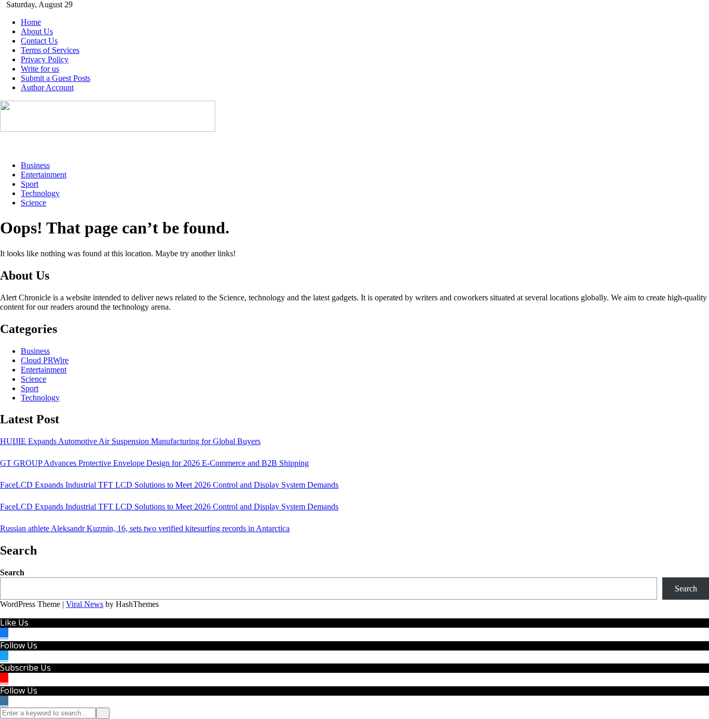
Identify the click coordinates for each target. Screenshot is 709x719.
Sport (29, 183)
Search (12, 572)
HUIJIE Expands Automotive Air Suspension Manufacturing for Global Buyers (130, 441)
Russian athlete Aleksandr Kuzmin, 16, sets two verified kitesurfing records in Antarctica (145, 528)
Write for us (40, 68)
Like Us (14, 622)
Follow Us (18, 645)
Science (33, 202)
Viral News (84, 604)
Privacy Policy (45, 59)
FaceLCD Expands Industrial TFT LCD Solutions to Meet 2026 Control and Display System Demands (169, 484)
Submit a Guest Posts (55, 78)
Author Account (47, 87)
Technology (40, 193)
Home (31, 22)
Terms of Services (50, 50)
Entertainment (43, 174)
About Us (37, 31)
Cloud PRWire (45, 360)
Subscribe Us (25, 667)
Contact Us (39, 40)
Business (35, 165)
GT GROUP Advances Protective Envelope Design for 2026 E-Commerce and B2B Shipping (154, 463)
